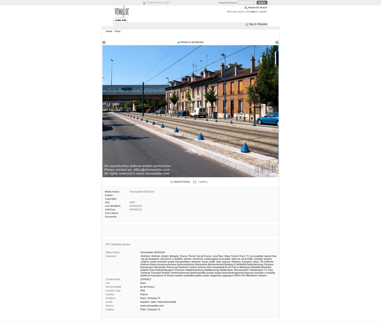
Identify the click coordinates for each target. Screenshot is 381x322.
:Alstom (165, 256)
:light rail (235, 259)
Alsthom (144, 264)
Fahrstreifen (159, 267)
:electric (187, 259)
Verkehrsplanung (180, 272)
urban (206, 275)
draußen (259, 272)
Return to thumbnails (192, 42)
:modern (267, 259)
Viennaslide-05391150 (152, 252)
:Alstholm (145, 256)
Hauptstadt (218, 267)
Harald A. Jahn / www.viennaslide (158, 302)
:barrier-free (270, 256)
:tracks (204, 261)
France (144, 294)
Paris (117, 31)
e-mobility (270, 272)
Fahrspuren (146, 267)
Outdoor (144, 270)
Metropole (245, 267)
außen (218, 272)
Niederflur (266, 267)
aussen (210, 272)
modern (179, 275)
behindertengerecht (232, 272)
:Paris (242, 256)
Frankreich (183, 267)
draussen (249, 272)
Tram (270, 270)
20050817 (145, 279)
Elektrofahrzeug (254, 264)
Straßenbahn (256, 270)
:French (192, 256)
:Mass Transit (231, 256)
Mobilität (255, 267)
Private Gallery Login (158, 2)
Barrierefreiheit (216, 264)
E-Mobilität (240, 264)
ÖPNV (237, 275)
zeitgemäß (215, 275)
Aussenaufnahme (166, 264)
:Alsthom (155, 256)
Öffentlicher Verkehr (256, 275)
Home (109, 31)
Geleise (201, 267)
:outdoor (144, 261)
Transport (156, 272)
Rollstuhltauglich (165, 270)
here (253, 11)
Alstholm (268, 261)
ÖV (243, 275)
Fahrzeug (172, 267)
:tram (218, 261)
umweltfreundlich (193, 275)
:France (183, 256)
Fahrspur (269, 264)
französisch (157, 275)
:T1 (247, 256)
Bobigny (229, 264)
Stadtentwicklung (194, 270)
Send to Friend (182, 181)
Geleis (193, 267)
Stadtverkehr (226, 270)
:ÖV (262, 261)
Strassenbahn (241, 270)
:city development (149, 259)
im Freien (169, 275)
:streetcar (196, 261)
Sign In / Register (258, 24)
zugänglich (228, 275)
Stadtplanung (211, 270)
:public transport (158, 261)
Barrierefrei (201, 264)
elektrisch (145, 275)
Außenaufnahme (186, 264)
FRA (142, 290)
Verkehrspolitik (198, 272)
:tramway (236, 261)
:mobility (258, 259)
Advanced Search (257, 7)
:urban (255, 261)
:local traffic (247, 259)
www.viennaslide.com (152, 305)
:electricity (197, 259)
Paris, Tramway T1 (150, 298)
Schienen (179, 270)
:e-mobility (177, 259)
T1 (265, 270)
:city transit (165, 259)
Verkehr (166, 272)
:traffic (212, 261)
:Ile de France (204, 256)
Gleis (209, 267)
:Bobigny (174, 256)
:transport (246, 261)
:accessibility (256, 256)
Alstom (153, 264)
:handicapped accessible (217, 259)
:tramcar (226, 261)
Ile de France (232, 267)
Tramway (145, 272)
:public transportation (179, 261)
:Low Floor (217, 256)
